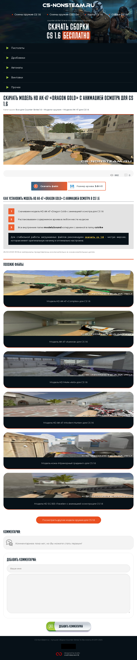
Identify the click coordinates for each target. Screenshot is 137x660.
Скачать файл (49, 186)
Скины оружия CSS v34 (64, 14)
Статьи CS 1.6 (120, 14)
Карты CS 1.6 (95, 14)
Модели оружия (52, 109)
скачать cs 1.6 (94, 237)
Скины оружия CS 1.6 (28, 14)
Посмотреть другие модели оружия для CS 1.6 (68, 520)
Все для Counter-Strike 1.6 (29, 109)
